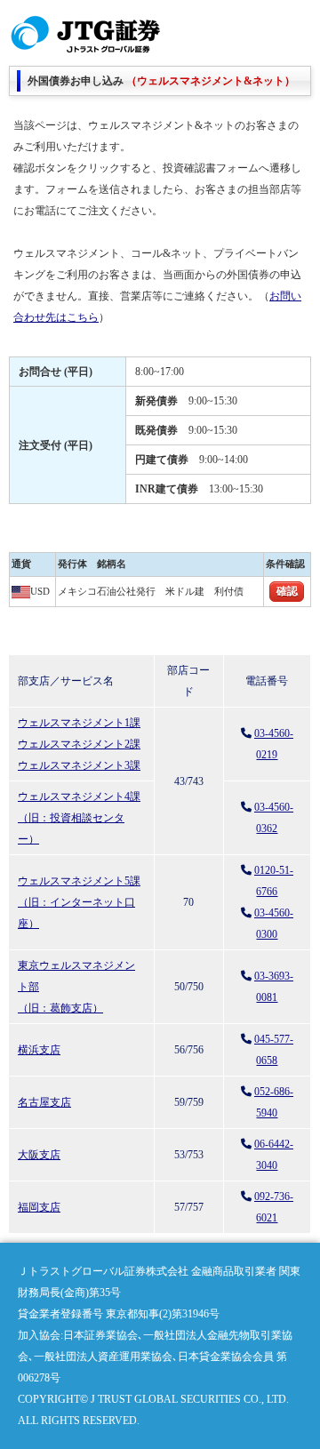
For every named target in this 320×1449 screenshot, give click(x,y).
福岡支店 (39, 1207)
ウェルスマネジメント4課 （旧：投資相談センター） (79, 817)
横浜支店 (39, 1050)
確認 (287, 591)
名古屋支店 (44, 1102)
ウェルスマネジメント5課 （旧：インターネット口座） (79, 902)
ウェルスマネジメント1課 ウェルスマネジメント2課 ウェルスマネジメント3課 (79, 744)
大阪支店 (39, 1155)
